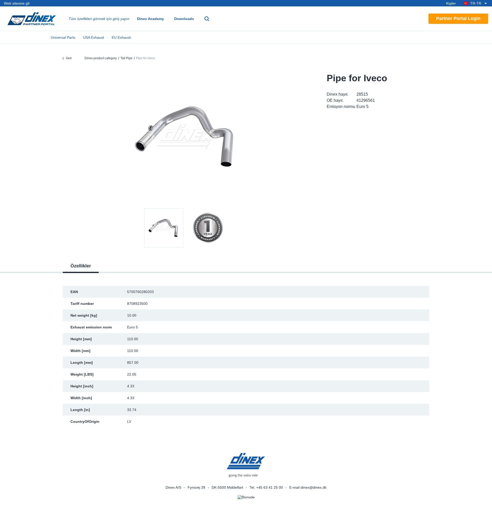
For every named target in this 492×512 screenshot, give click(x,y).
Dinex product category (101, 58)
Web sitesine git (16, 3)
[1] (207, 227)
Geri (69, 58)
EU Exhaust (121, 37)
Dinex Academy (150, 19)
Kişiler (451, 3)
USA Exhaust (93, 37)
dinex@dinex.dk (313, 487)
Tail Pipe (126, 58)
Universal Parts (63, 37)
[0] (186, 137)
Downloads (184, 19)
